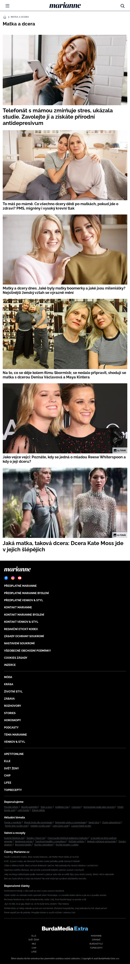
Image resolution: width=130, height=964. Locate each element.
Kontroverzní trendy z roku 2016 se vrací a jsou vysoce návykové (34, 891)
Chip (7, 775)
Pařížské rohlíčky (76, 841)
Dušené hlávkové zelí (14, 838)
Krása (8, 684)
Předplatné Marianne (20, 585)
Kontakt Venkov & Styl (21, 621)
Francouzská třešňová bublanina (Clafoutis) (68, 838)
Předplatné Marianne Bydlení (26, 593)
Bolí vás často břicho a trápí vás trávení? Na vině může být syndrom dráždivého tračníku (45, 878)
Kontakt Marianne (18, 607)
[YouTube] (20, 578)
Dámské (96, 940)
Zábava (9, 698)
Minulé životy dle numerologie (38, 822)
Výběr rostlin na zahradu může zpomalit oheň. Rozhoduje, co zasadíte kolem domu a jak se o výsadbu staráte (55, 895)
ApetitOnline (14, 754)
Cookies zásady (15, 657)
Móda (8, 677)
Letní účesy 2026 (61, 826)
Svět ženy (11, 768)
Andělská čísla (62, 807)
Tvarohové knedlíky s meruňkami (50, 841)
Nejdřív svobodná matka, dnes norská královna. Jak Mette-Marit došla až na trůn (41, 857)
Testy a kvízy (46, 807)
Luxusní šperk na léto (81, 826)
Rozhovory (12, 705)
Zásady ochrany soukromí (24, 636)
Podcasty (11, 727)
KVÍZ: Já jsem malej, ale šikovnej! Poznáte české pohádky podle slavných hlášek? (42, 861)
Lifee (7, 782)
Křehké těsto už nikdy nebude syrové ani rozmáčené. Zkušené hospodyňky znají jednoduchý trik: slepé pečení (55, 908)
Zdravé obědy (38, 810)
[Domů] (65, 5)
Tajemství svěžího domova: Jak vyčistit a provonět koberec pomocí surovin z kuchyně (44, 870)
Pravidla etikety (11, 807)
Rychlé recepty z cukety (67, 845)
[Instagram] (13, 578)
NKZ (34, 944)
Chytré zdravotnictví (111, 822)
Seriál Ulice (94, 822)
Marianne (96, 936)
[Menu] (7, 5)
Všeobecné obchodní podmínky (27, 650)
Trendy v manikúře (12, 822)
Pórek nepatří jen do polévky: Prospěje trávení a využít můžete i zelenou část (39, 912)
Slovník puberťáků (29, 807)
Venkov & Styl (14, 741)
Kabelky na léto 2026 (40, 826)
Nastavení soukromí (19, 643)
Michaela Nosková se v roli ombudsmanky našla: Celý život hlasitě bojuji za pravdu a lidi (45, 899)
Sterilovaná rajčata (23, 841)
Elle (7, 761)
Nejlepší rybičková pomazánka (101, 841)
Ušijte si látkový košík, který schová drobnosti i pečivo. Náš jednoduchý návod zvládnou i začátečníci (51, 865)
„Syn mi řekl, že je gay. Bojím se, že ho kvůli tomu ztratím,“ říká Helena (36, 904)
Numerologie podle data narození (99, 807)
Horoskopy (12, 720)
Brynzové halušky (23, 845)
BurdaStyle (96, 944)
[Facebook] (6, 578)
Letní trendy (23, 810)
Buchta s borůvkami (43, 845)
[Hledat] (122, 5)
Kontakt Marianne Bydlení (24, 614)
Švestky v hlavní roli (36, 838)
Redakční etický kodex (21, 629)
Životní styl (13, 691)
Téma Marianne (15, 734)
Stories (10, 713)
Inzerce (10, 665)
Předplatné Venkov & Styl (23, 600)
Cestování (76, 807)
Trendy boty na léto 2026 (16, 826)
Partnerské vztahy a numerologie (70, 822)
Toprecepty (13, 790)
